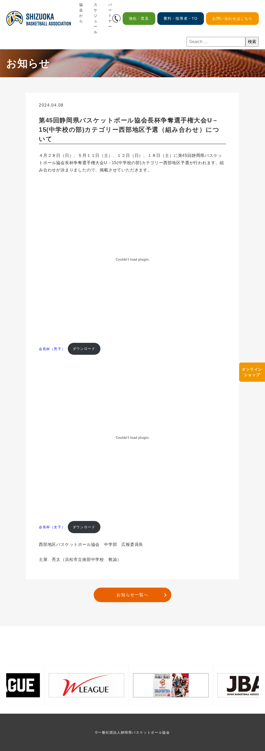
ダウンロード (84, 349)
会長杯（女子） (52, 527)
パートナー (110, 16)
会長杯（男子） (52, 349)
